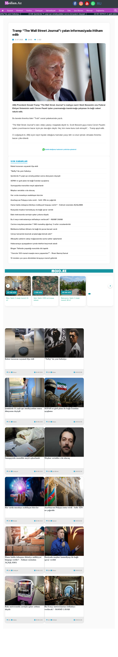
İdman (54, 372)
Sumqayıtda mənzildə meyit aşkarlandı (27, 185)
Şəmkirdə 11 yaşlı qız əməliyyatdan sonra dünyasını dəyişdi (35, 176)
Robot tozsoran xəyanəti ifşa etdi (24, 166)
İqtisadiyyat (50, 11)
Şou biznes (78, 11)
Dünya (61, 11)
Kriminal (19, 11)
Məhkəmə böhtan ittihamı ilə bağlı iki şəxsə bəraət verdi (34, 229)
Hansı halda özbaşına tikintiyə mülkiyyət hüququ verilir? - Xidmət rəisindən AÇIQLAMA (47, 205)
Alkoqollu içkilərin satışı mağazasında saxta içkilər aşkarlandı (36, 239)
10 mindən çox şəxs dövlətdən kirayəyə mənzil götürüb (34, 258)
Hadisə (29, 11)
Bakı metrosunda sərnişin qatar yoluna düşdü (30, 214)
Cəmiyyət (39, 11)
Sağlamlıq (100, 11)
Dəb (69, 11)
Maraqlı (90, 11)
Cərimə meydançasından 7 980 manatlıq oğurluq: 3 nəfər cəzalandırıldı (41, 224)
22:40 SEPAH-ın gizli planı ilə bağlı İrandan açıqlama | (90, 14)
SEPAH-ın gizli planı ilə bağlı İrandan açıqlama (30, 181)
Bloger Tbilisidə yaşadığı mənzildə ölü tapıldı (29, 248)
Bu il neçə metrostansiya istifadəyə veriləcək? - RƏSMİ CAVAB (37, 219)
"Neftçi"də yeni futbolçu (21, 171)
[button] (8, 286)
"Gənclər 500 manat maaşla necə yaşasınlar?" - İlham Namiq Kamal (39, 253)
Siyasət (10, 11)
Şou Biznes (55, 471)
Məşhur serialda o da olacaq (23, 190)
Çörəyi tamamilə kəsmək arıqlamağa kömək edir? (31, 234)
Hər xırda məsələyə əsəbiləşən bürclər (27, 195)
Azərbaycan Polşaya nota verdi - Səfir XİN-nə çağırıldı (33, 200)
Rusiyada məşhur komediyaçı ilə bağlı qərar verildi (32, 210)
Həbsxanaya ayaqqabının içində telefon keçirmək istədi (34, 243)
